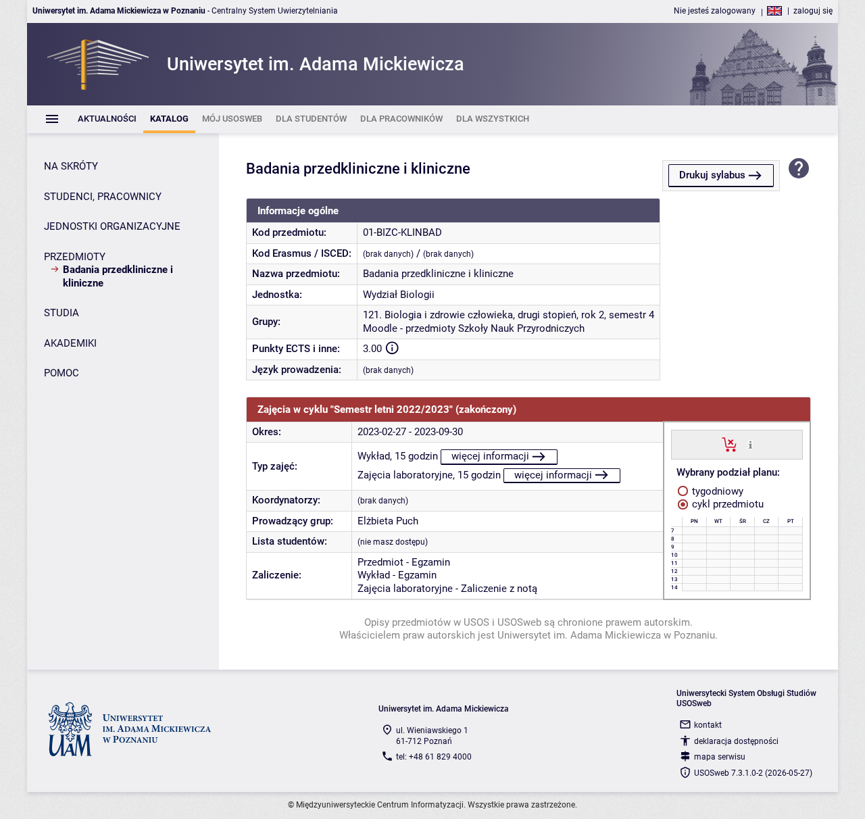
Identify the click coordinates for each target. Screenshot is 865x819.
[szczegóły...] (750, 444)
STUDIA (61, 313)
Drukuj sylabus (712, 175)
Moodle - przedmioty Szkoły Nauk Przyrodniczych (474, 328)
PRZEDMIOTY (74, 257)
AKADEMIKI (70, 343)
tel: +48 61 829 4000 (434, 757)
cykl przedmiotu (726, 504)
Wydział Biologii (399, 295)
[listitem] (107, 119)
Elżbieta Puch (387, 521)
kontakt (708, 725)
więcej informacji (490, 456)
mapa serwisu (719, 757)
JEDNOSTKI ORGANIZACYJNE (112, 226)
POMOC (61, 373)
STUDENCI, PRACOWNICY (103, 197)
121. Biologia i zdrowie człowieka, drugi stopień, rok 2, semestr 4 (508, 315)
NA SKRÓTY (71, 166)
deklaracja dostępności (736, 741)
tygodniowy (716, 491)
